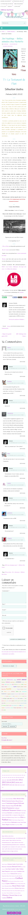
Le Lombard (14, 815)
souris (12, 705)
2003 (19, 777)
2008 (8, 780)
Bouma (4, 259)
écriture (3, 686)
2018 (3, 785)
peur (5, 700)
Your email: (4, 721)
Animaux (8, 682)
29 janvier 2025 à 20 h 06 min (15, 485)
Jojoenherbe (10, 413)
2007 (5, 780)
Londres (7, 696)
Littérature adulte (17, 1)
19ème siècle (4, 679)
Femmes (25, 689)
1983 (17, 775)
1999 (10, 777)
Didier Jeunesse (6, 805)
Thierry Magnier (6, 824)
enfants (11, 686)
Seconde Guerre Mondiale (15, 703)
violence (12, 707)
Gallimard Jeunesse (9, 810)
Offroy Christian (5, 888)
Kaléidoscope (17, 812)
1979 (13, 775)
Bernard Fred (16, 866)
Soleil (22, 822)
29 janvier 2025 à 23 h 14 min (15, 514)
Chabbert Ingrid (13, 871)
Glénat (18, 810)
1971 (11, 775)
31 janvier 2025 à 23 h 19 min (17, 499)
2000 (13, 777)
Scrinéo (18, 822)
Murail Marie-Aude (18, 886)
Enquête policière (20, 686)
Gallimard (17, 808)
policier (10, 700)
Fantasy (18, 689)
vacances (25, 705)
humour (4, 693)
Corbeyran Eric (13, 873)
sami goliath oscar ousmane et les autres (11, 846)
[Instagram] (17, 913)
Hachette (9, 813)
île (6, 693)
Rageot (19, 820)
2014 (9, 782)
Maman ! (10, 6)
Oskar (10, 820)
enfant (9, 686)
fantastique (14, 689)
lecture (25, 693)
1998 (8, 777)
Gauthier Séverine (12, 878)
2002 (17, 777)
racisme (25, 700)
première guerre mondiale (19, 700)
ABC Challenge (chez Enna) (21, 335)
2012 (21, 780)
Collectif (8, 873)
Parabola (16, 909)
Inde (19, 693)
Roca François (7, 890)
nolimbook (22, 844)
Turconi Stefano (10, 893)
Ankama (8, 326)
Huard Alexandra (11, 881)
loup (9, 696)
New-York (15, 698)
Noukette (21, 292)
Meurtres (20, 696)
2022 (16, 785)
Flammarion (10, 808)
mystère (8, 698)
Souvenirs (15, 705)
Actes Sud (3, 798)
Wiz (21, 824)
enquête (15, 686)
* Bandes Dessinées (11, 31)
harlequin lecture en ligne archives (10, 851)
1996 (4, 777)
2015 (13, 782)
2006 (3, 780)
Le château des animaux (11, 269)
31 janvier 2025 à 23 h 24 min (17, 368)
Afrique (15, 679)
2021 (13, 785)
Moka (8, 453)
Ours (23, 698)
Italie (21, 693)
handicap (8, 691)
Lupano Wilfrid (9, 883)
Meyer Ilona (20, 883)
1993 (22, 775)
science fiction (8, 703)
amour (24, 679)
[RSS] (14, 913)
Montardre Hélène (8, 886)
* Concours (17, 6)
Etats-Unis (4, 689)
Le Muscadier (20, 815)
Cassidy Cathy (15, 869)
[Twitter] (11, 913)
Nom (3, 604)
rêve (4, 703)
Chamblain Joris (20, 871)
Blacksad (15, 266)
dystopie (19, 684)
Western (22, 707)
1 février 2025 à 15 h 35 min (16, 554)
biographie (23, 682)
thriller (23, 705)
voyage (14, 707)
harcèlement (13, 691)
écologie (25, 684)
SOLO (3, 266)
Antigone (9, 538)
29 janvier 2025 (13, 44)
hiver (20, 691)
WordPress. (23, 909)
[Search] (24, 23)
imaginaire (9, 693)
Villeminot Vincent (8, 895)
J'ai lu (13, 812)
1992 (20, 775)
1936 (4, 775)
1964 (8, 775)
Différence (16, 684)
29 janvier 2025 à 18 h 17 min (15, 415)
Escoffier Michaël (18, 876)
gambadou (9, 512)
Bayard (18, 801)
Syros (24, 822)
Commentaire (5, 590)
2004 (21, 777)
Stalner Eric (22, 890)
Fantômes (22, 689)
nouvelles (21, 698)
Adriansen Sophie (11, 864)
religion (3, 703)
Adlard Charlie (4, 864)
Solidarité (4, 705)
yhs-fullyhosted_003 (21, 838)
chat (25, 682)
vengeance (3, 707)
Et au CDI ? (3, 6)
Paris (25, 698)
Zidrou (9, 897)
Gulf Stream (4, 812)
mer (18, 696)
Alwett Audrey (19, 864)
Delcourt (21, 803)
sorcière (10, 705)
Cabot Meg (7, 869)
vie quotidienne (7, 707)
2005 (23, 777)
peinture (3, 700)
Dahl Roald (19, 873)
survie (18, 705)
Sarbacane (14, 822)
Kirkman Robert (17, 881)
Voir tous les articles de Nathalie (17, 319)
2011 (17, 780)
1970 (10, 775)
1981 (15, 775)
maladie (16, 696)
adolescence (10, 679)
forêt (2, 691)
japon (23, 693)
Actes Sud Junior (9, 798)
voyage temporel (18, 707)
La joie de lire (8, 815)
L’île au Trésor (5, 246)
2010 (13, 780)
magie (14, 696)
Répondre (22, 361)
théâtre (20, 705)
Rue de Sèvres (8, 822)
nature (11, 698)
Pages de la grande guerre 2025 (6, 335)
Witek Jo (16, 895)
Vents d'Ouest (17, 824)
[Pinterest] (20, 913)
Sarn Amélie (17, 890)
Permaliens (5, 328)
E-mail (4, 609)
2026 (2, 787)
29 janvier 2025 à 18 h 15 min (15, 383)
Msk (24, 817)
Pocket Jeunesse (15, 820)
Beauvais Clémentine (7, 866)
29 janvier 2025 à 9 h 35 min (15, 349)
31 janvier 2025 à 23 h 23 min (17, 402)
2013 (4, 782)
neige (13, 698)
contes (8, 684)
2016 (17, 782)
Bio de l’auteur (5, 249)
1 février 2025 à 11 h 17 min (15, 540)
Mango (12, 817)
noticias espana (5, 840)
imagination (12, 693)
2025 (23, 785)
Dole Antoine (12, 876)
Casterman (9, 803)
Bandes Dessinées (6, 1)
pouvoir (13, 700)
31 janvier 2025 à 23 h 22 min (17, 470)
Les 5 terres (9, 266)
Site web (4, 615)
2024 (21, 785)
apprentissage (12, 682)
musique (5, 698)
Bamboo (13, 801)
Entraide (25, 686)
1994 (24, 775)
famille (8, 689)
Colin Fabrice (4, 873)
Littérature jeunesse (7, 3)
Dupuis (12, 805)
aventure (18, 682)
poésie (7, 700)
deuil (13, 684)
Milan (22, 817)
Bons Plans (4, 737)
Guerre (5, 691)
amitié (19, 679)
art (15, 682)
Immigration (17, 693)
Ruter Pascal (13, 890)
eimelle (9, 483)
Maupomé (16, 883)
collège (3, 684)
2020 (10, 785)
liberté (3, 696)
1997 (6, 777)
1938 (6, 775)
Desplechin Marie (5, 876)
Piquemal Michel (12, 888)
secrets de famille (23, 703)
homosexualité (24, 691)
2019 (7, 785)
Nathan (5, 819)
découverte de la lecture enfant (15, 848)
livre (4, 696)
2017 (21, 782)
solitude (7, 705)
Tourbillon (12, 824)
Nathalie (5, 44)
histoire (17, 691)
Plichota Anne (18, 888)
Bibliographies (18, 3)
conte (5, 684)
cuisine (10, 684)
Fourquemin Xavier (5, 878)
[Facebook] (8, 913)
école (22, 684)
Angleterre (3, 682)
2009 (10, 780)
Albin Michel (17, 798)
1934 (2, 775)
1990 (18, 775)
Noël (18, 698)
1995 (2, 777)
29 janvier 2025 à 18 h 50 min (15, 455)
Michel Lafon (17, 817)
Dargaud (15, 803)
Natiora (9, 347)
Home (3, 31)
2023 (19, 785)
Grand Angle (23, 810)
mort (23, 696)
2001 (15, 777)
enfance (5, 686)
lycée (11, 696)
